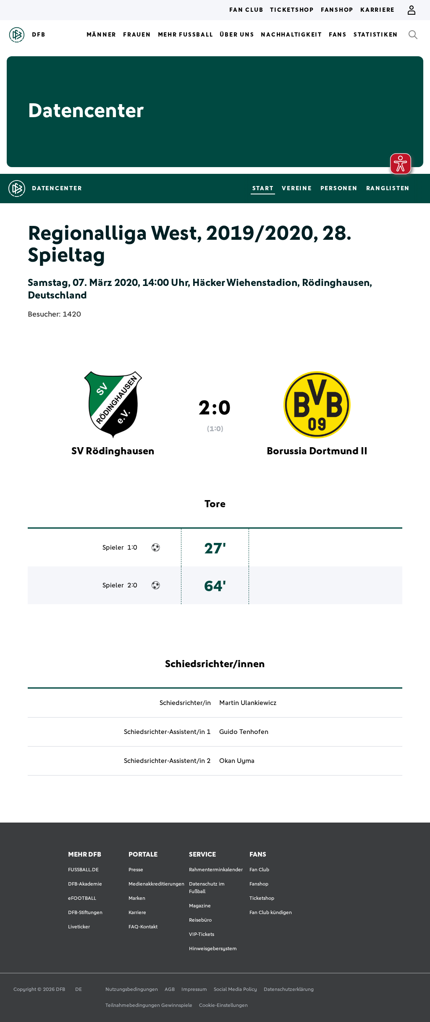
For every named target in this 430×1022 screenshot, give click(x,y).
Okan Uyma (236, 760)
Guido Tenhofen (243, 732)
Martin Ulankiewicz (247, 703)
